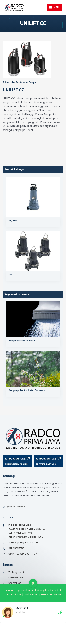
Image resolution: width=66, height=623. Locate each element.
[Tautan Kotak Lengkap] (33, 201)
